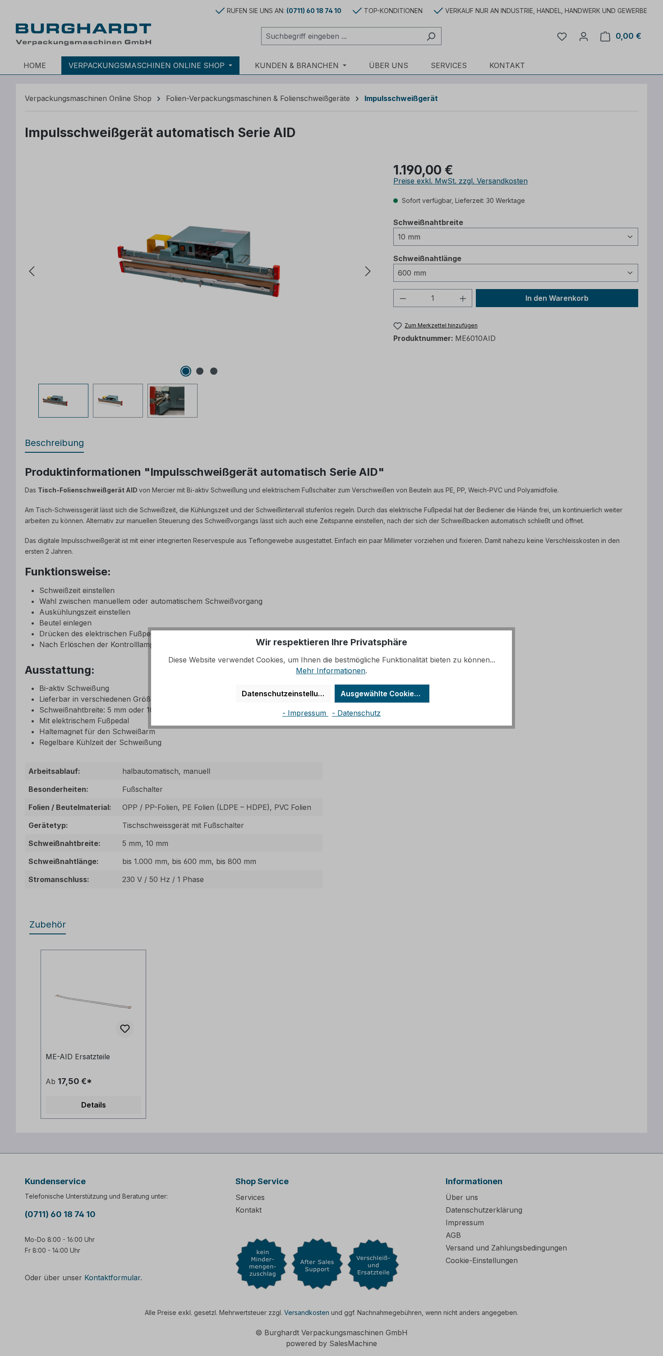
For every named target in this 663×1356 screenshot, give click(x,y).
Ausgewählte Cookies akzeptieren (385, 693)
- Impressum (305, 712)
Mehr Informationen (330, 670)
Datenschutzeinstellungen (286, 693)
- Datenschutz (356, 712)
